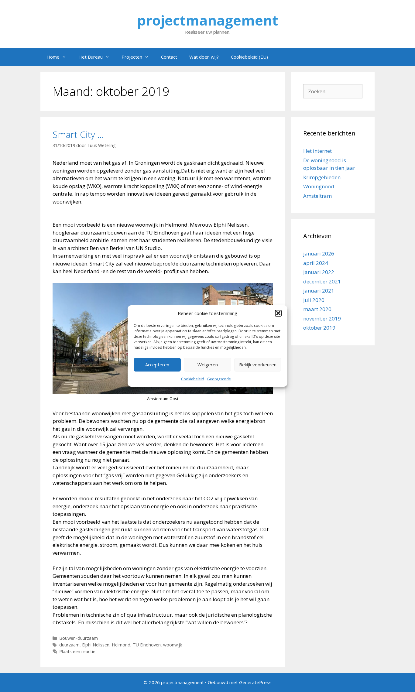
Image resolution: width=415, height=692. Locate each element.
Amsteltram (317, 195)
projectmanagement (207, 20)
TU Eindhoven (147, 645)
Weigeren (207, 364)
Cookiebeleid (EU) (249, 57)
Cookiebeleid (192, 379)
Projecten (132, 57)
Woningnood (318, 186)
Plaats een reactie (77, 651)
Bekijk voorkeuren (257, 364)
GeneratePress (255, 682)
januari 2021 (318, 290)
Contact (169, 57)
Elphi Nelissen (95, 645)
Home (53, 57)
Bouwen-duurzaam (78, 638)
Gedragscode (219, 379)
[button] (278, 313)
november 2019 (322, 318)
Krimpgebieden (322, 177)
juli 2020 (313, 299)
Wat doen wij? (204, 57)
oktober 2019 (319, 327)
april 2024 (315, 262)
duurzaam (69, 645)
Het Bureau (90, 57)
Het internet (317, 150)
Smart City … (78, 134)
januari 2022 (318, 272)
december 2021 (322, 281)
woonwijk (172, 645)
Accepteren (157, 364)
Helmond (121, 645)
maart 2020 (317, 309)
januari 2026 (318, 253)
